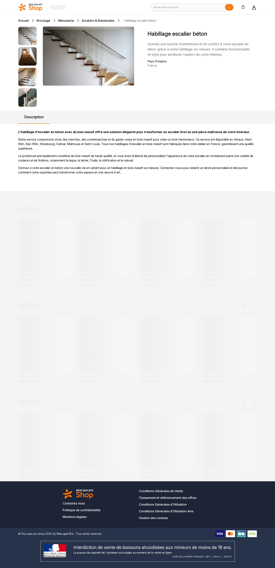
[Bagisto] (30, 7)
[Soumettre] (229, 7)
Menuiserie (66, 20)
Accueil (23, 20)
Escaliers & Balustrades (98, 20)
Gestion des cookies (153, 518)
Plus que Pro (65, 533)
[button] (243, 6)
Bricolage (43, 20)
